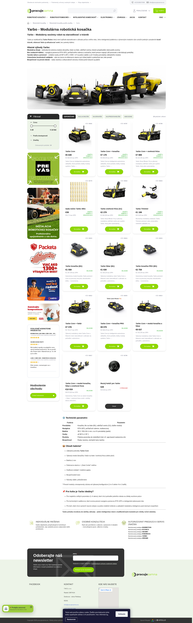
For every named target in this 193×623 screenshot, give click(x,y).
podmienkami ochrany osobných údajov (104, 563)
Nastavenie (71, 619)
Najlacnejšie (83, 116)
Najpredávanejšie (113, 116)
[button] (17, 608)
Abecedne (128, 116)
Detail (114, 406)
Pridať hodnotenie (38, 395)
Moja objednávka (83, 2)
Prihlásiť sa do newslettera (83, 570)
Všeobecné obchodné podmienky (37, 2)
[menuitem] (37, 17)
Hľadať (114, 10)
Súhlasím (121, 614)
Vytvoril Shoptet (145, 620)
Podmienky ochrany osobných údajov (63, 2)
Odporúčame (69, 116)
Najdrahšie (97, 116)
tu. (107, 614)
